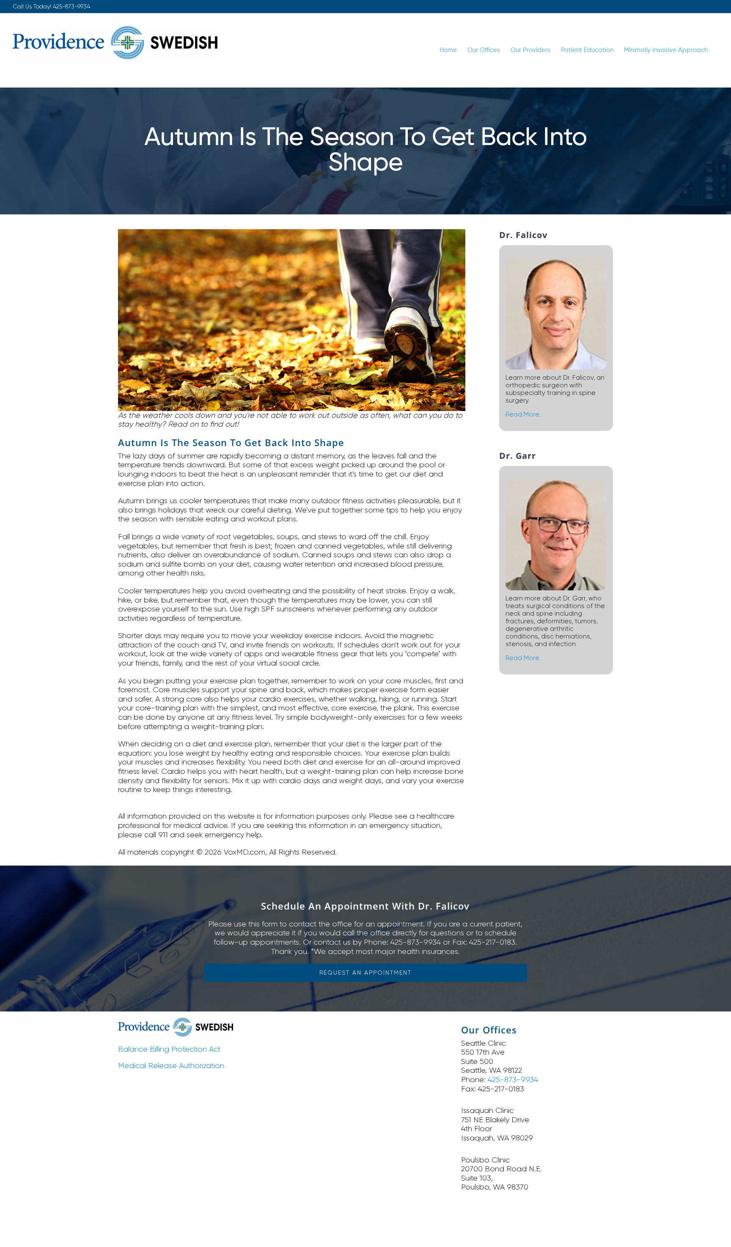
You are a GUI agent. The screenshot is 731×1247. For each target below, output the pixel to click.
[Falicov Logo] (175, 1021)
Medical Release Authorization (171, 1065)
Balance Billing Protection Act (169, 1049)
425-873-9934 (71, 6)
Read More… (524, 414)
